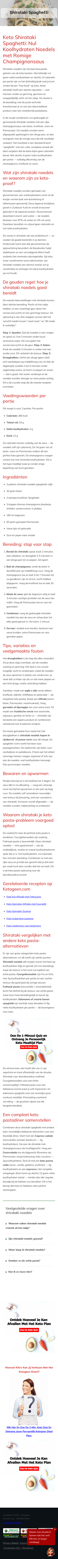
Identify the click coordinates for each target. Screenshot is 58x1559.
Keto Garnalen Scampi (18, 911)
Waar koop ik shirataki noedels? (26, 1249)
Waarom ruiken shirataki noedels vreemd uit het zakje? (26, 1225)
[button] (50, 1551)
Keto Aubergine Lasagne (19, 918)
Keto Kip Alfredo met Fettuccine (23, 896)
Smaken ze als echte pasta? (24, 1260)
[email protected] (12, 1522)
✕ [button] (55, 1529)
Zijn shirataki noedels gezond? (25, 1238)
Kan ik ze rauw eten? (20, 1271)
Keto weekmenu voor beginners (23, 925)
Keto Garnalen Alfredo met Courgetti (26, 903)
